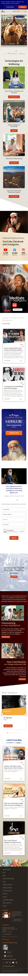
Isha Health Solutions (8, 899)
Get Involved (14, 162)
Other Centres (5, 939)
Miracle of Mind (7, 869)
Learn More (14, 576)
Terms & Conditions (7, 971)
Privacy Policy (14, 971)
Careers (4, 905)
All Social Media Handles (8, 966)
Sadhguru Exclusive (7, 884)
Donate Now (22, 679)
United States (10, 7)
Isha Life (5, 896)
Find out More (14, 196)
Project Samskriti (7, 902)
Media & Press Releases (8, 878)
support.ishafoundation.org (10, 936)
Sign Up (14, 538)
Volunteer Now (5, 636)
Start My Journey (14, 96)
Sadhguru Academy (7, 887)
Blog (4, 872)
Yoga (4, 881)
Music (4, 875)
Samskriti (5, 893)
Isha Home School (7, 890)
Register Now (8, 726)
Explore (14, 130)
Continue (22, 7)
